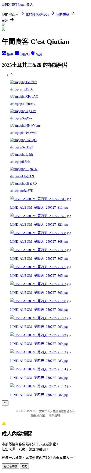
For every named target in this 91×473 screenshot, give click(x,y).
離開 (24, 466)
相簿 (10, 54)
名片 (39, 54)
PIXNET (30, 411)
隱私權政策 (38, 415)
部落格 (24, 54)
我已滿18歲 (10, 466)
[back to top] (5, 403)
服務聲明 (54, 415)
